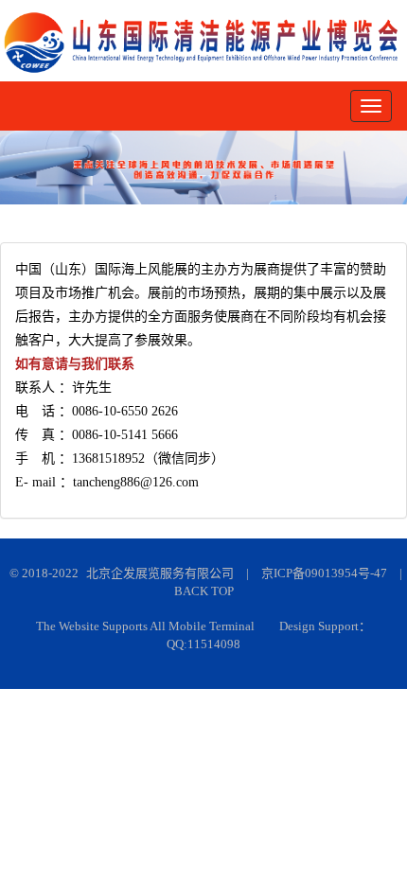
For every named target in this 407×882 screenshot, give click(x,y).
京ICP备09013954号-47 (324, 573)
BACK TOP (204, 591)
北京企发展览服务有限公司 (160, 573)
